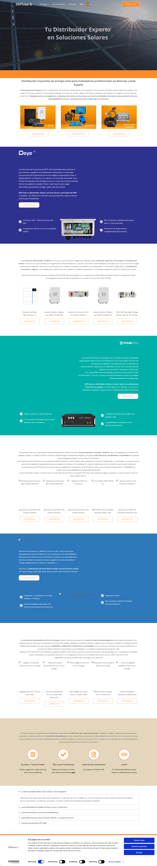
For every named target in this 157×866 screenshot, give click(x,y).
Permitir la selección (139, 846)
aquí (73, 772)
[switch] (62, 861)
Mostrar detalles (115, 862)
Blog (81, 4)
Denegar (139, 852)
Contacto (72, 4)
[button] (48, 4)
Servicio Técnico (59, 4)
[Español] (89, 4)
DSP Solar (43, 4)
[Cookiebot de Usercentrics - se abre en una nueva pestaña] (13, 861)
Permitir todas (139, 840)
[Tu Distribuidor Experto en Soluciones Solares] (24, 4)
